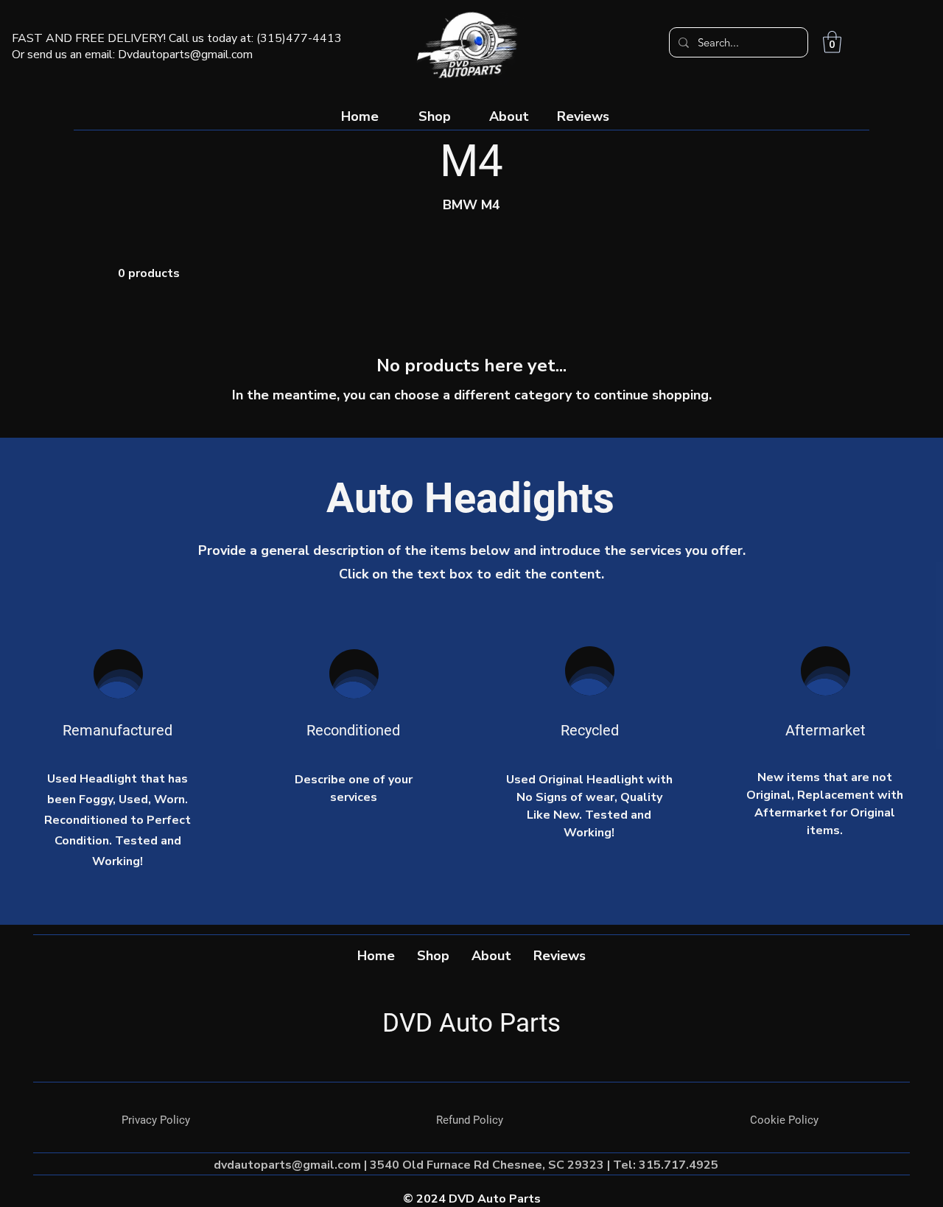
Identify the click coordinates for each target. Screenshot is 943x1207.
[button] (832, 42)
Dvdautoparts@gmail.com (185, 54)
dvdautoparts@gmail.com (287, 1165)
